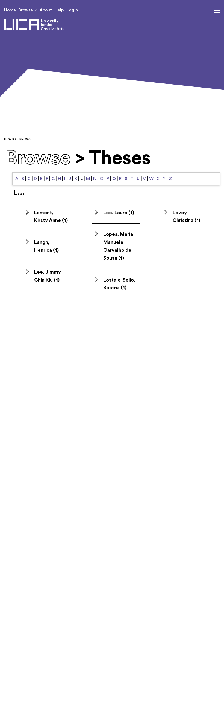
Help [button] (59, 10)
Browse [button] (26, 10)
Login (72, 10)
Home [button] (10, 10)
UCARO (10, 139)
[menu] (217, 10)
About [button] (46, 10)
